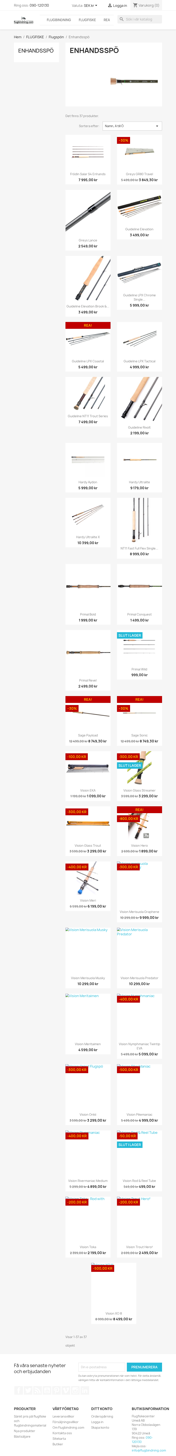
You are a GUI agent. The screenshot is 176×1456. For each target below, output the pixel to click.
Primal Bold (88, 614)
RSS (37, 1390)
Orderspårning (102, 1416)
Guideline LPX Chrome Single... (139, 297)
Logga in (97, 1422)
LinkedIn (84, 1390)
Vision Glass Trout (88, 845)
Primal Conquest (139, 614)
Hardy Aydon (88, 482)
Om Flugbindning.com (68, 1427)
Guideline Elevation (139, 229)
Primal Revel (88, 680)
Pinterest (56, 1390)
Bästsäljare (22, 1436)
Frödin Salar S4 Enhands (88, 174)
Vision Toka (88, 1247)
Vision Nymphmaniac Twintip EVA (139, 1046)
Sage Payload (88, 735)
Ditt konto (101, 1408)
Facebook (18, 1390)
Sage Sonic (139, 735)
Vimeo (66, 1390)
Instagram (75, 1390)
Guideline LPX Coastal (88, 361)
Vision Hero (139, 845)
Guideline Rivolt (139, 427)
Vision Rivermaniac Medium (88, 1181)
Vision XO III (114, 1313)
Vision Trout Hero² (139, 1247)
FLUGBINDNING (59, 20)
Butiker (58, 1444)
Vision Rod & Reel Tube (139, 1181)
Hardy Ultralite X (88, 537)
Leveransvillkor (63, 1416)
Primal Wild (139, 669)
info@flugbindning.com (149, 1450)
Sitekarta (59, 1439)
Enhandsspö (36, 50)
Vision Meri (88, 900)
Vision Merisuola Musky (88, 978)
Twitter (28, 1390)
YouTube (47, 1390)
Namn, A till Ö (132, 126)
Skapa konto (100, 1427)
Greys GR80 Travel (139, 174)
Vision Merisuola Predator (139, 978)
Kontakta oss (62, 1433)
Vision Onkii (88, 1114)
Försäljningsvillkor (66, 1422)
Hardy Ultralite (139, 482)
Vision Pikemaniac (139, 1114)
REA (107, 20)
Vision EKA (88, 790)
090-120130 (39, 5)
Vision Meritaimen (88, 1044)
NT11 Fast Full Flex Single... (139, 548)
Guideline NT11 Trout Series (88, 416)
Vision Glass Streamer (139, 790)
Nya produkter (24, 1431)
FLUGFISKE (87, 20)
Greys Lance (88, 240)
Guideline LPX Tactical (139, 361)
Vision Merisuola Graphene (139, 912)
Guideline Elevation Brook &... (88, 306)
